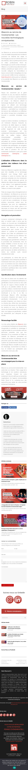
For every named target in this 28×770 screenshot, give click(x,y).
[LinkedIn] (18, 600)
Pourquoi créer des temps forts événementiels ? (6, 662)
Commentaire (4, 566)
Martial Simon (13, 43)
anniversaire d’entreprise (10, 153)
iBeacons (20, 324)
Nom (2, 548)
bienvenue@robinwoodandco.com (19, 702)
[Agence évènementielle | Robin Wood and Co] (8, 3)
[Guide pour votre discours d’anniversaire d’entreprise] (3, 627)
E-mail (16, 548)
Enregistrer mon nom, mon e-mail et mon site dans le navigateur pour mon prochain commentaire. (14, 562)
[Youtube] (10, 715)
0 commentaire (6, 48)
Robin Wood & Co (6, 77)
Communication (13, 46)
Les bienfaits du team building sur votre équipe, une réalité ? (21, 662)
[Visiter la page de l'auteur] (14, 417)
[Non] (26, 764)
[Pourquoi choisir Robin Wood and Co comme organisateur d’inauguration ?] (14, 520)
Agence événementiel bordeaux (10, 45)
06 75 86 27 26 (14, 704)
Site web (3, 554)
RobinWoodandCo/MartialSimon (14, 741)
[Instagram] (10, 600)
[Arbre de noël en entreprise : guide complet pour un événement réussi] (14, 471)
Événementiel (20, 46)
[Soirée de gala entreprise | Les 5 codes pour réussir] (3, 642)
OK (14, 767)
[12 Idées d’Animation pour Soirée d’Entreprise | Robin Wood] (3, 634)
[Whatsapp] (14, 715)
